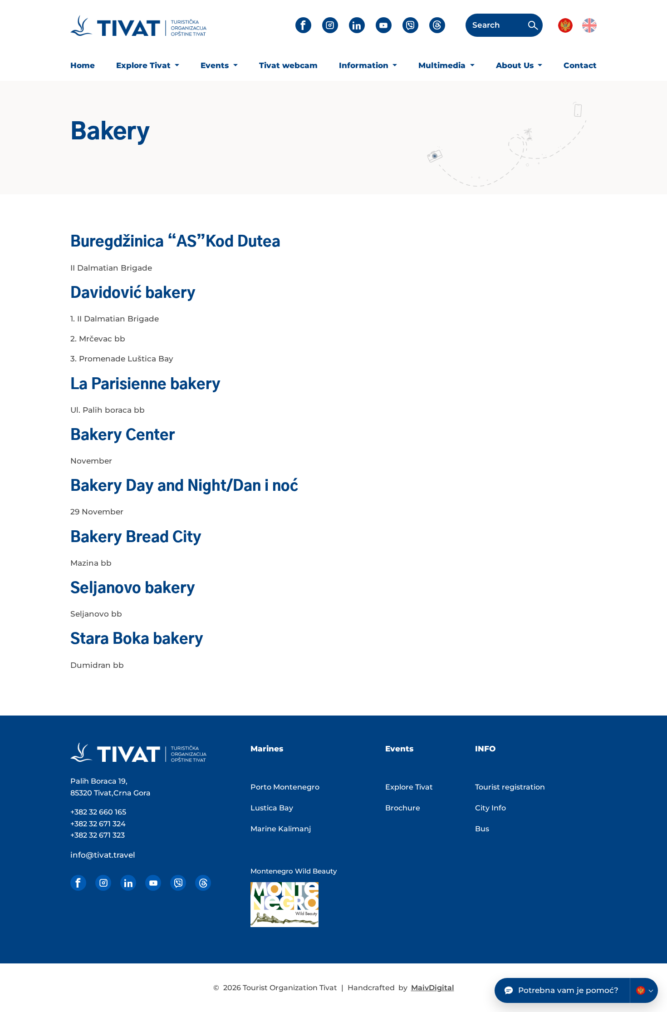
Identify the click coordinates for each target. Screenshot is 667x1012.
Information (365, 65)
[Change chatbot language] (644, 990)
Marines (266, 748)
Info (485, 748)
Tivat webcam (288, 65)
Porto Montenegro (284, 787)
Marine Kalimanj (280, 828)
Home (82, 65)
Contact (580, 65)
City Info (490, 808)
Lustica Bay (271, 808)
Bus (482, 828)
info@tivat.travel (102, 854)
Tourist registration (510, 787)
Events (216, 65)
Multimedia (443, 65)
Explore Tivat (144, 65)
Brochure (402, 808)
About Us (516, 65)
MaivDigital (432, 987)
